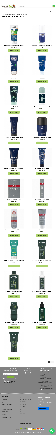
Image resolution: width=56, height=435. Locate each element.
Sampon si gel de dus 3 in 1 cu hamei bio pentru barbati (14, 106)
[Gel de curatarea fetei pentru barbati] (14, 157)
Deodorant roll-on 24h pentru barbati (42, 45)
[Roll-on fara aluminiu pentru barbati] (42, 95)
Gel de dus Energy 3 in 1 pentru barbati (14, 260)
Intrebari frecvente (7, 420)
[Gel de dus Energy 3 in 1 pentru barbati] (14, 249)
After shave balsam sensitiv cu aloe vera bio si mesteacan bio (14, 291)
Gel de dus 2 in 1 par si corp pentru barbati (14, 137)
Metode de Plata (23, 404)
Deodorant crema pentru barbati (42, 137)
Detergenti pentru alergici (7, 409)
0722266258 (46, 390)
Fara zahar (4, 402)
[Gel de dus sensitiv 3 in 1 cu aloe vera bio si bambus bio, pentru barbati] (42, 249)
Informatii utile (24, 395)
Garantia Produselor (24, 409)
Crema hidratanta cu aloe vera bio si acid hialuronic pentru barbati (14, 353)
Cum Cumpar (23, 401)
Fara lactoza (4, 400)
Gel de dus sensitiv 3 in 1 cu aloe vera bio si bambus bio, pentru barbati (42, 260)
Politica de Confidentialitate (25, 399)
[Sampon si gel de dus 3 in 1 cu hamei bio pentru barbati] (14, 95)
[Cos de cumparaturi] (53, 11)
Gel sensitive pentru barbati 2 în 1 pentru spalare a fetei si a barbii (42, 322)
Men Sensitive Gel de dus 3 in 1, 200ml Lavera (14, 45)
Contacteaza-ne (44, 408)
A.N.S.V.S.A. (22, 413)
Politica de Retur (23, 406)
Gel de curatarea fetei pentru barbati (14, 168)
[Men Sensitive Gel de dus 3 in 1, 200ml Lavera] (14, 34)
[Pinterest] (28, 373)
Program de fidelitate (25, 423)
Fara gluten (4, 399)
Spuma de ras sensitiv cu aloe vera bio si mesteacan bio (42, 291)
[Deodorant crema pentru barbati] (42, 126)
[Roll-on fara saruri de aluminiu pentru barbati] (14, 219)
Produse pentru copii (6, 406)
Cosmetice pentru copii (6, 407)
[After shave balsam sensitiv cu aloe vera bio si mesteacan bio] (14, 280)
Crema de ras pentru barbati (42, 76)
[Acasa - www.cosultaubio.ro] (8, 6)
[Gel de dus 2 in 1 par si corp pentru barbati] (14, 126)
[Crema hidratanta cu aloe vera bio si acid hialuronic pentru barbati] (14, 342)
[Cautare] (54, 6)
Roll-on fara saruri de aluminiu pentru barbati (14, 230)
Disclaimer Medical (25, 418)
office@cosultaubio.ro (46, 392)
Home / (4, 14)
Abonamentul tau (6, 417)
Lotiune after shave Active (14, 199)
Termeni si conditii (23, 397)
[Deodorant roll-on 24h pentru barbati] (42, 34)
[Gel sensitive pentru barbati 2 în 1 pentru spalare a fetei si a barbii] (42, 311)
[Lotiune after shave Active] (14, 188)
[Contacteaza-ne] (49, 11)
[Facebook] (25, 373)
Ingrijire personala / (11, 14)
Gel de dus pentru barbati (14, 76)
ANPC (21, 411)
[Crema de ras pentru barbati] (42, 65)
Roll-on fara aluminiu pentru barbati (42, 106)
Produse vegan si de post (7, 404)
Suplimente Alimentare (6, 411)
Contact (21, 414)
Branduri (22, 420)
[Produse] (2, 12)
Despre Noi (5, 414)
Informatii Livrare (23, 402)
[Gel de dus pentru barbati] (14, 65)
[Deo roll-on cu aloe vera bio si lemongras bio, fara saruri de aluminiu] (14, 311)
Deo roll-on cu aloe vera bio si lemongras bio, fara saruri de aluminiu (14, 322)
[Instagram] (31, 373)
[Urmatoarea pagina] (53, 362)
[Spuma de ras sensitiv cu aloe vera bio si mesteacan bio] (42, 280)
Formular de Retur (23, 408)
